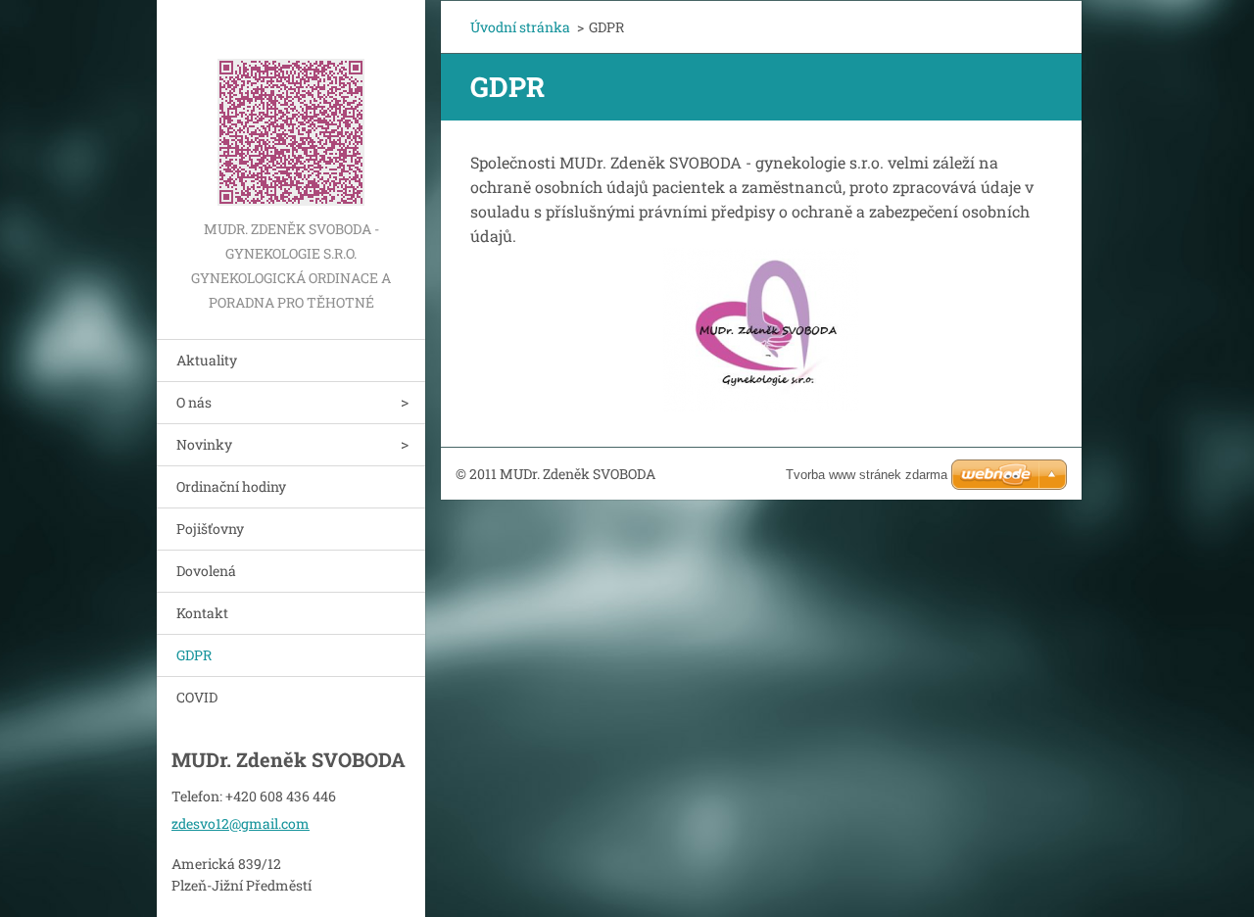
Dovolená (206, 570)
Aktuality (206, 360)
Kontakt (202, 612)
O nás (194, 402)
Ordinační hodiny (231, 486)
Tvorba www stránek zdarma (866, 474)
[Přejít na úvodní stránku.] (291, 108)
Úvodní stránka (520, 27)
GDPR (194, 655)
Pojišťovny (210, 528)
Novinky (204, 444)
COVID (196, 697)
